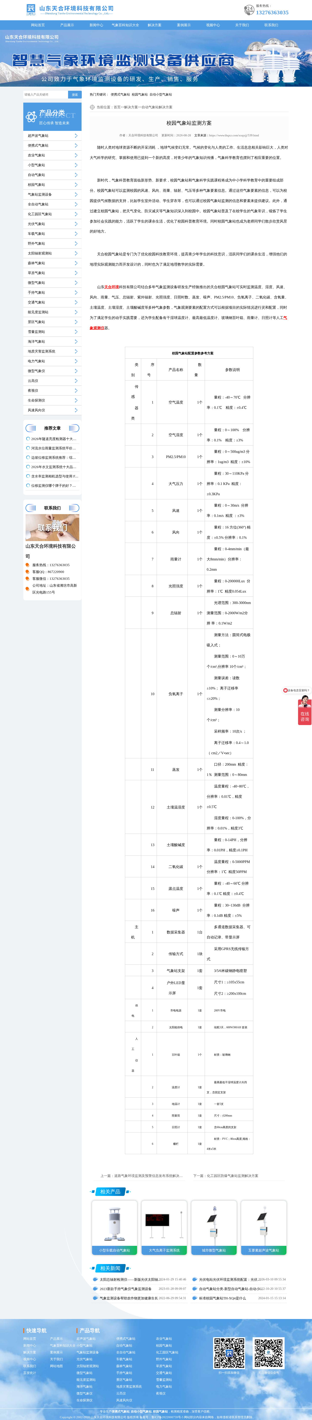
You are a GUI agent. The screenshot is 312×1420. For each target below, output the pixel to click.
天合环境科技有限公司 (143, 135)
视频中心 (213, 25)
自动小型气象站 (161, 94)
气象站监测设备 (40, 194)
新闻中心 (96, 25)
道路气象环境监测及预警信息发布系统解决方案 (150, 1176)
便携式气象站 (120, 94)
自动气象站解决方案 (157, 107)
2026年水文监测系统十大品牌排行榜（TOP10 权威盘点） (55, 467)
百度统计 (29, 1373)
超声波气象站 (38, 135)
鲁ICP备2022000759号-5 (167, 1417)
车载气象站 (36, 234)
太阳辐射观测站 (40, 253)
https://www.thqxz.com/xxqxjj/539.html (234, 135)
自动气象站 (36, 175)
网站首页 (38, 25)
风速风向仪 (36, 410)
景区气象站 (36, 322)
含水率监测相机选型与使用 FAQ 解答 (55, 476)
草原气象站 (36, 273)
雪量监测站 (36, 332)
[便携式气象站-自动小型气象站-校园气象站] (69, 9)
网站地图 (56, 1366)
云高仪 (33, 381)
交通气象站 (36, 302)
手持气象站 (36, 292)
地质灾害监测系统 (41, 351)
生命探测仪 (36, 400)
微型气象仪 (36, 371)
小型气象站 (36, 165)
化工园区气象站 (40, 214)
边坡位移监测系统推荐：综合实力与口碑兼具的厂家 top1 (55, 457)
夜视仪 (33, 390)
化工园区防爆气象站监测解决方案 (232, 1176)
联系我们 (271, 25)
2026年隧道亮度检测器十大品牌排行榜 (55, 439)
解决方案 (154, 25)
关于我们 (242, 25)
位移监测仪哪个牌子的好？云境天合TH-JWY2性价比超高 (55, 485)
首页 (117, 107)
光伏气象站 (36, 224)
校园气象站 (140, 94)
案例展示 (184, 25)
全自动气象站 (38, 204)
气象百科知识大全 (125, 25)
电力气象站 (36, 361)
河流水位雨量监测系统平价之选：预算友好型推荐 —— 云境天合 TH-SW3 (55, 448)
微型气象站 (36, 283)
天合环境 (111, 287)
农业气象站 (36, 155)
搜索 (75, 94)
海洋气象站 (36, 341)
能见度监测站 (38, 312)
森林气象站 (36, 263)
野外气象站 (36, 243)
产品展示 (67, 25)
